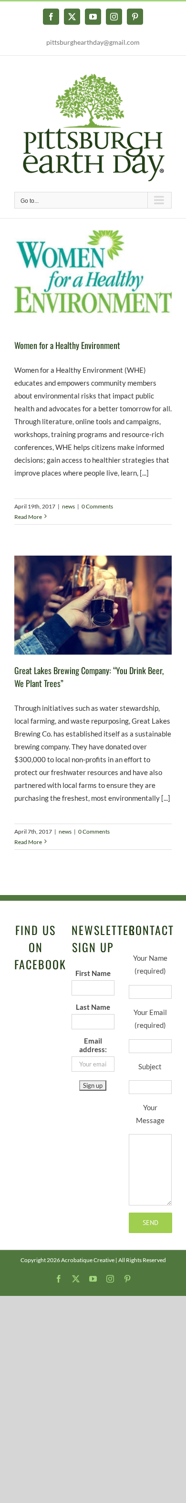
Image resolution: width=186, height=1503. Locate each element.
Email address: (93, 1045)
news (68, 506)
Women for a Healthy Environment (67, 345)
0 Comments (97, 506)
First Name (93, 973)
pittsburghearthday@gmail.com (93, 42)
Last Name (93, 1007)
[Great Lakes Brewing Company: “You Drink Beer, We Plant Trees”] (93, 605)
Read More (28, 516)
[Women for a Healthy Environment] (93, 279)
